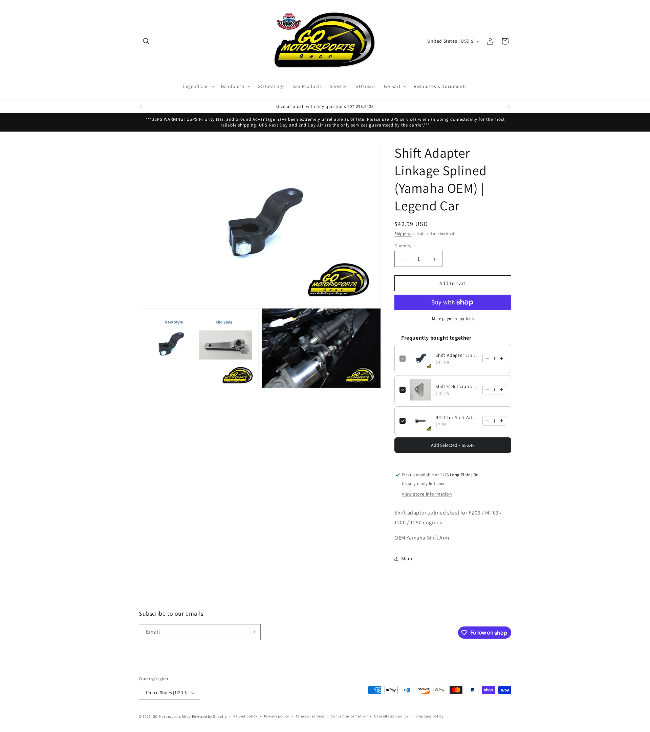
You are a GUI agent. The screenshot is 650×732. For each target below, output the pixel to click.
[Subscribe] (252, 632)
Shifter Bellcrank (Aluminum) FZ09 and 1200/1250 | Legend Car (456, 386)
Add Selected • (453, 445)
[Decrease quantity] (487, 358)
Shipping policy (429, 716)
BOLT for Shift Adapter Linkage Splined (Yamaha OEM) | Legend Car (456, 417)
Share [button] (407, 558)
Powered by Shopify (209, 716)
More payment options (453, 318)
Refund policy (245, 716)
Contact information (349, 716)
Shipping (403, 233)
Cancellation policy (391, 716)
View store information (427, 494)
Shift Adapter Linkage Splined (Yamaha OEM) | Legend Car (456, 355)
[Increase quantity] (501, 358)
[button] (146, 41)
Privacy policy (276, 716)
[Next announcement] (508, 106)
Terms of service (310, 716)
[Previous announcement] (141, 106)
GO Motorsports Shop (172, 716)
